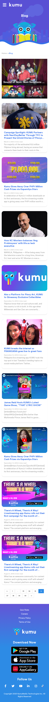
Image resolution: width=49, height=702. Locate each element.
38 (13, 595)
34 (29, 591)
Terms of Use (24, 622)
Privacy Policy (24, 618)
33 (23, 591)
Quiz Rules (24, 610)
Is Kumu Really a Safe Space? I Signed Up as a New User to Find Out (13, 96)
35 (35, 591)
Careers (24, 614)
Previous (5, 72)
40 (25, 595)
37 (7, 595)
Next (44, 72)
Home (4, 53)
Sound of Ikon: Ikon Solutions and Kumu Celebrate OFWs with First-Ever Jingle (36, 96)
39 (19, 595)
